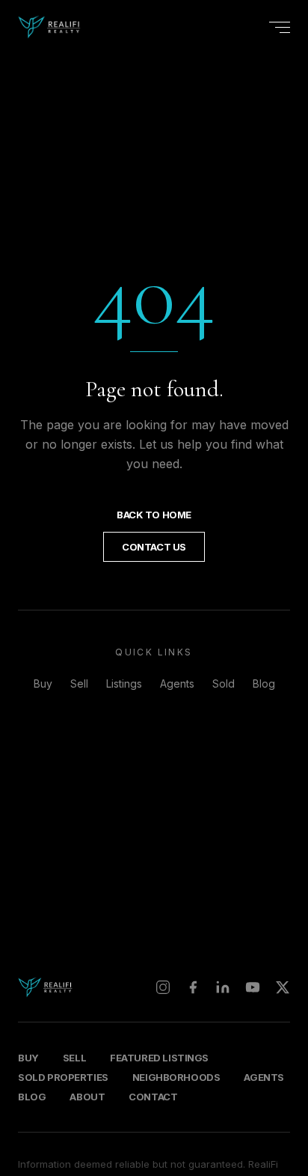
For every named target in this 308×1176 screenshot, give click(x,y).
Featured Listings (159, 1057)
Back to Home (154, 514)
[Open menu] (279, 27)
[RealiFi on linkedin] (222, 987)
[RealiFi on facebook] (192, 987)
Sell (79, 683)
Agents (177, 683)
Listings (124, 683)
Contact (153, 1096)
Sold (223, 683)
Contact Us (154, 547)
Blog (264, 683)
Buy (43, 683)
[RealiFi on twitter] (282, 987)
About (87, 1096)
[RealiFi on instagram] (162, 987)
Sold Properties (63, 1077)
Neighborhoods (176, 1077)
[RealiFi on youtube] (252, 987)
